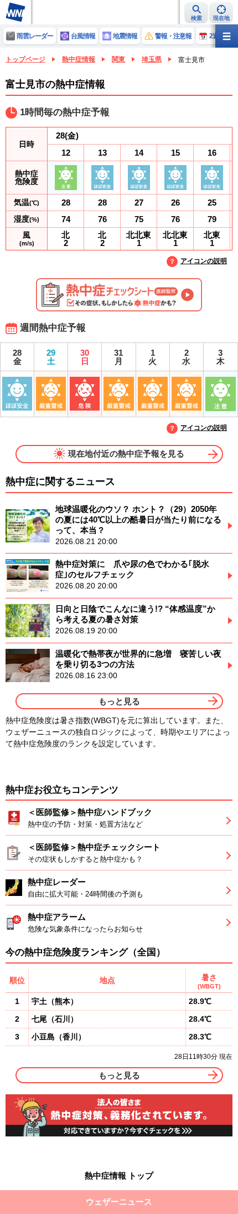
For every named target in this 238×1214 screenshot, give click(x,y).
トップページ (25, 59)
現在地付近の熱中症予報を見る (126, 453)
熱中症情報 (78, 59)
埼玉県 (152, 59)
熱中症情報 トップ (119, 1175)
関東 (118, 59)
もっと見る (119, 701)
